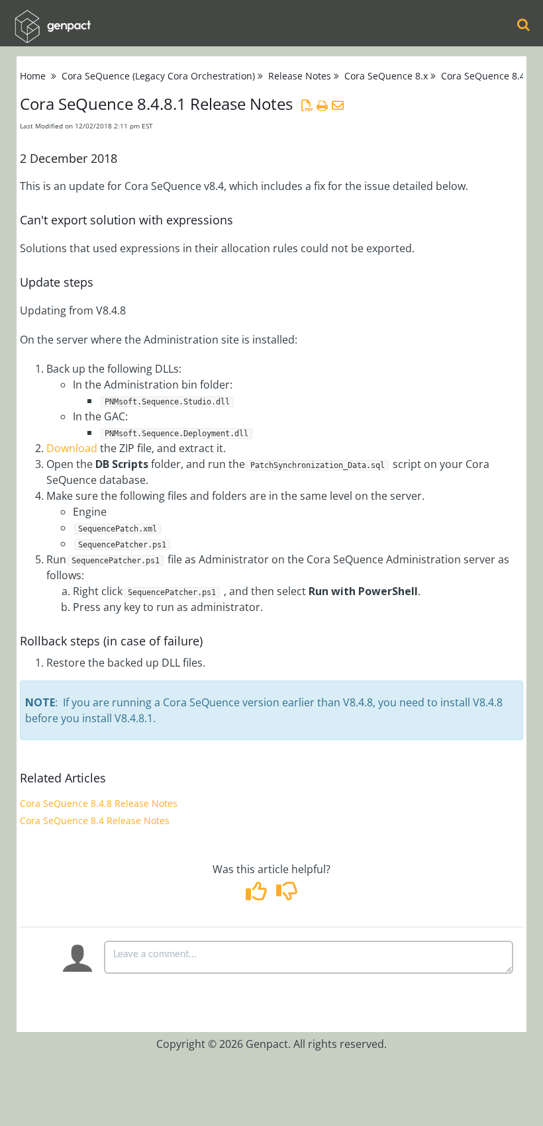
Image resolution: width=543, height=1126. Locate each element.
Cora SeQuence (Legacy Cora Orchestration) (158, 76)
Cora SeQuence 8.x (386, 76)
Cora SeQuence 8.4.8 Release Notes (98, 803)
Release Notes (299, 76)
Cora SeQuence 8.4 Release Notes (95, 820)
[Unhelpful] (286, 895)
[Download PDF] (307, 105)
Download (71, 448)
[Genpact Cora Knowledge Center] (52, 17)
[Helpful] (258, 895)
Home (33, 76)
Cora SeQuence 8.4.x (486, 76)
